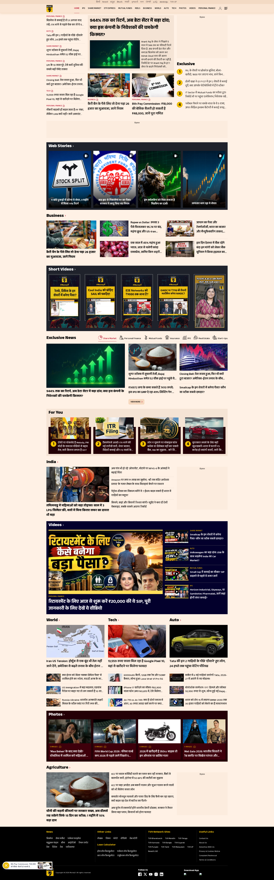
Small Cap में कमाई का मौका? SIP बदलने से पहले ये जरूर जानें (207, 574)
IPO (83, 8)
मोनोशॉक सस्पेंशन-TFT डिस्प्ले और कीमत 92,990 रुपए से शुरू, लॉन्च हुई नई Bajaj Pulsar (205, 689)
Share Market (94, 8)
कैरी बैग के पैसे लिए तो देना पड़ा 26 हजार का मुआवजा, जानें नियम (108, 107)
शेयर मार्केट (60, 839)
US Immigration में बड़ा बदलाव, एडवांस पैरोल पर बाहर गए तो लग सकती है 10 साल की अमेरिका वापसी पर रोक (82, 689)
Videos (192, 8)
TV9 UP (190, 847)
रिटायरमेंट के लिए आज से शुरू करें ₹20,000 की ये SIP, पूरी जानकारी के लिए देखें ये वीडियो (100, 605)
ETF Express (109, 8)
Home (76, 8)
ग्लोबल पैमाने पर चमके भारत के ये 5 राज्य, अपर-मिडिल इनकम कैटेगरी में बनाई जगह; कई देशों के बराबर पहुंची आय (205, 106)
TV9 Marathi (170, 838)
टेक (61, 847)
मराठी (127, 2)
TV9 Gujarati (180, 843)
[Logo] (50, 875)
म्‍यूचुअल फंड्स (52, 843)
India (51, 462)
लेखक (100, 839)
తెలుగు (119, 2)
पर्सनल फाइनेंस (74, 839)
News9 (105, 2)
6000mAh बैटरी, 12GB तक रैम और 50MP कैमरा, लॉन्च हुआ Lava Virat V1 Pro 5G (144, 677)
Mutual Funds (125, 8)
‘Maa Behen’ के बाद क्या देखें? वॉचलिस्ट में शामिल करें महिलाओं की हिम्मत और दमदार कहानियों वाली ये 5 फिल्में (69, 754)
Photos (182, 8)
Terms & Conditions (207, 860)
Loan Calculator (106, 845)
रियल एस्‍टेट (83, 843)
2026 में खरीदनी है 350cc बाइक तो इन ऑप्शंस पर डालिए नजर (158, 754)
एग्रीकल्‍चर (70, 847)
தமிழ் (155, 2)
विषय (108, 839)
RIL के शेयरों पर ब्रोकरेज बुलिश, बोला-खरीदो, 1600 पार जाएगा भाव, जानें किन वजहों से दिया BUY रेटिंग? (204, 73)
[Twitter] (145, 874)
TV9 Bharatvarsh (155, 838)
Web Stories (60, 146)
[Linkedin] (161, 874)
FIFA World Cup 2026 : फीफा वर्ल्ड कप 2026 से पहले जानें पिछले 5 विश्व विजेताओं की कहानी (114, 754)
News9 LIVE (153, 851)
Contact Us (203, 838)
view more (135, 402)
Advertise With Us (206, 847)
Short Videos (61, 270)
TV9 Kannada (153, 843)
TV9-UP (173, 2)
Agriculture (57, 768)
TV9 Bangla (167, 843)
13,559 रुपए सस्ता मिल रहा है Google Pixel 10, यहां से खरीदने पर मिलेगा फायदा (136, 664)
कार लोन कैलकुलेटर (105, 856)
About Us (203, 843)
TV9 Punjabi (153, 847)
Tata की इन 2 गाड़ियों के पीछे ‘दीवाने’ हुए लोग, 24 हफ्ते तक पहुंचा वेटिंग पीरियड (197, 664)
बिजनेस (49, 839)
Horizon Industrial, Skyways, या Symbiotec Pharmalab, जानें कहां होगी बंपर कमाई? (207, 594)
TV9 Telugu (183, 838)
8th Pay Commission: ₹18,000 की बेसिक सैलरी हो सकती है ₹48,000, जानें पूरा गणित (152, 109)
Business (147, 8)
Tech (174, 8)
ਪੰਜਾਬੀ (148, 2)
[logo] (49, 8)
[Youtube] (150, 874)
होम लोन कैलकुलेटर (105, 851)
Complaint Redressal (208, 856)
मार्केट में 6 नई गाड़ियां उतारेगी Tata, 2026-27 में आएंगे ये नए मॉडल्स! (206, 677)
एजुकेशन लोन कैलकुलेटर (128, 856)
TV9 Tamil (165, 847)
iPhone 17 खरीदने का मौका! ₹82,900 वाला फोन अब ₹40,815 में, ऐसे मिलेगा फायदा (142, 689)
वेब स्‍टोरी (133, 839)
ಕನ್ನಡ (112, 2)
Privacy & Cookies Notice (209, 851)
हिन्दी (98, 2)
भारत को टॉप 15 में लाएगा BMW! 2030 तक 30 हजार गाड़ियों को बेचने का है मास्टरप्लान (206, 702)
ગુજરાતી (134, 2)
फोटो (115, 839)
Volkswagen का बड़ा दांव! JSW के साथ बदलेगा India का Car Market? (207, 557)
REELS (137, 8)
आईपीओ (72, 843)
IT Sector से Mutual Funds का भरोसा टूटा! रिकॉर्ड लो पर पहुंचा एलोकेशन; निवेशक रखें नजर (205, 95)
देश (47, 847)
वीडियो (124, 839)
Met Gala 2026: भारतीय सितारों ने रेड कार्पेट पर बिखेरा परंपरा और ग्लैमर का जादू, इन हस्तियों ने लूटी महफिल (203, 754)
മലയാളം (164, 2)
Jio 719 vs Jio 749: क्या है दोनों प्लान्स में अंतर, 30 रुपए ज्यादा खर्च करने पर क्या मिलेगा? (143, 702)
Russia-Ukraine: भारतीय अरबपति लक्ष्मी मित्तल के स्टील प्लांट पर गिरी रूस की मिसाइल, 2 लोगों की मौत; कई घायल (82, 702)
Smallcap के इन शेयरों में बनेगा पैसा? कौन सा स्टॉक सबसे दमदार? (207, 537)
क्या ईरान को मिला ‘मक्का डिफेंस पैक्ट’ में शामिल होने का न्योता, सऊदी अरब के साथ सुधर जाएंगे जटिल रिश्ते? (82, 677)
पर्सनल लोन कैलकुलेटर (127, 851)
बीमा (63, 843)
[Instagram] (156, 874)
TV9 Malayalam (178, 847)
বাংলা (142, 2)
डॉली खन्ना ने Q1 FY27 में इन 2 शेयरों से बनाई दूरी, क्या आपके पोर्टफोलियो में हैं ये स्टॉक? (206, 84)
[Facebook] (140, 874)
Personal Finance (207, 8)
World (158, 8)
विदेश (54, 847)
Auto (166, 8)
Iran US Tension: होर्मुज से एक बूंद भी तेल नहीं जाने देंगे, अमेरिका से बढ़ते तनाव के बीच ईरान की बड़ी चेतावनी (75, 664)
